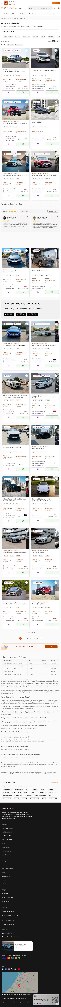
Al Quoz (33, 792)
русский (22, 1002)
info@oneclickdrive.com (11, 915)
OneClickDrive (39, 721)
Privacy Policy (46, 772)
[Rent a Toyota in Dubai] (43, 58)
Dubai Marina (23, 786)
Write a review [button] (53, 211)
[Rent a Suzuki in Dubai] (14, 58)
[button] (2, 8)
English (3, 1002)
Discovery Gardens (7, 795)
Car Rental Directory (8, 851)
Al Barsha (34, 789)
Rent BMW (17, 36)
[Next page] (41, 638)
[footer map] (20, 982)
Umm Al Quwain (34, 798)
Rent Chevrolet (51, 36)
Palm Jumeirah (6, 798)
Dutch (17, 1002)
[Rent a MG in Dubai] (14, 331)
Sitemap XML (6, 876)
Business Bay (18, 789)
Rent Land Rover (26, 36)
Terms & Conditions (7, 897)
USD (58, 41)
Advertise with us (7, 880)
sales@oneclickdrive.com (11, 937)
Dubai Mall (47, 786)
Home (4, 18)
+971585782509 (9, 924)
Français (12, 1002)
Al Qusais (42, 792)
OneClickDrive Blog (7, 828)
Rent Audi (43, 36)
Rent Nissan (35, 36)
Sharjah (14, 786)
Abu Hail (29, 795)
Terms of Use (5, 901)
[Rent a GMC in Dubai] (43, 435)
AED (53, 41)
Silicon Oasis (19, 795)
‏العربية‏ (7, 1002)
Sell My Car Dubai (7, 839)
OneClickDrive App (13, 2)
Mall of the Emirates (36, 786)
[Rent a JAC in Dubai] (43, 383)
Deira (42, 789)
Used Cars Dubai (7, 832)
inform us (35, 764)
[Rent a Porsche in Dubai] (43, 486)
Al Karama (50, 789)
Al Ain (43, 798)
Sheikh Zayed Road (40, 795)
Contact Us (5, 884)
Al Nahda (50, 792)
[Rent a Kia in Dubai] (14, 590)
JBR (50, 795)
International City (7, 789)
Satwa (15, 798)
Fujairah (24, 798)
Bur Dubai (5, 792)
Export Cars (5, 843)
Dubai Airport (52, 798)
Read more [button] (5, 229)
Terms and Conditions (34, 772)
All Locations (54, 782)
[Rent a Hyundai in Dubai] (43, 161)
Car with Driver (6, 847)
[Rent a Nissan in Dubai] (14, 486)
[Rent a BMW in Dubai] (43, 331)
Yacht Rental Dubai (7, 855)
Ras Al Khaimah (16, 792)
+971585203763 (9, 933)
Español (31, 1002)
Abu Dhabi (5, 786)
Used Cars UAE (6, 836)
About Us (4, 865)
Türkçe (27, 1002)
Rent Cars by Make (8, 31)
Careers (4, 872)
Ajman (25, 792)
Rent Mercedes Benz (8, 36)
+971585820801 (9, 911)
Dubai (9, 18)
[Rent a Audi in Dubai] (43, 109)
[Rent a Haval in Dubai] (14, 383)
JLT (27, 789)
